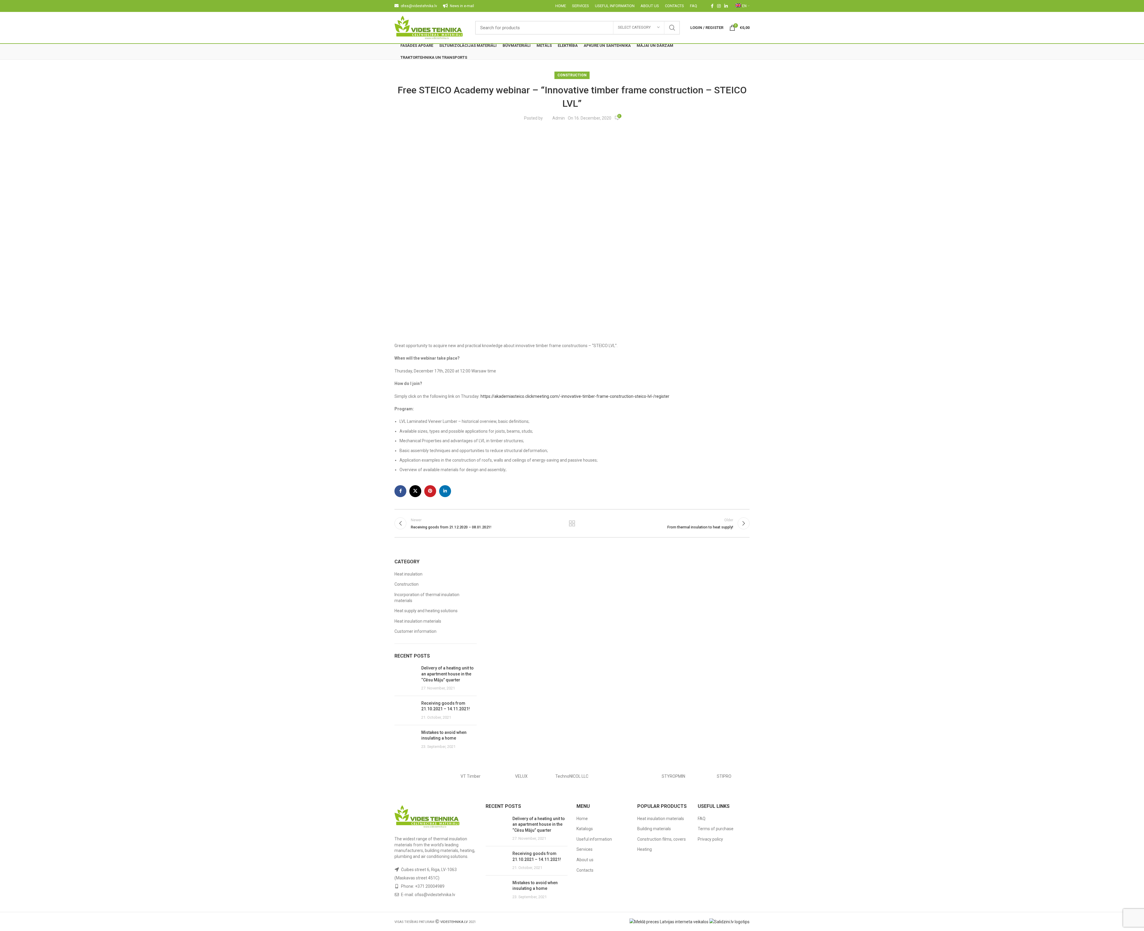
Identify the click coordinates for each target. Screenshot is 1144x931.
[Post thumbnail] (405, 678)
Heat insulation (408, 574)
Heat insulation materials (417, 621)
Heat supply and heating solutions (426, 610)
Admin (558, 118)
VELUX (521, 776)
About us (584, 859)
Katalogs (584, 828)
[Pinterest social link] (430, 491)
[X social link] (415, 491)
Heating (644, 849)
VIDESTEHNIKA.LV (454, 922)
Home (582, 818)
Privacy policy (710, 839)
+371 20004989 (429, 886)
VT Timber (471, 776)
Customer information (415, 631)
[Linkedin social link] (726, 6)
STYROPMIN (673, 776)
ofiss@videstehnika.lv (435, 894)
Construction (572, 75)
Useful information (594, 839)
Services (584, 849)
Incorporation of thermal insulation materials (426, 597)
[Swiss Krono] (622, 776)
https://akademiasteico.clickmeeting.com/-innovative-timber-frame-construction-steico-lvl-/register (575, 396)
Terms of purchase (715, 828)
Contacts (584, 870)
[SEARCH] (672, 28)
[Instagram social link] (718, 6)
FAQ (701, 818)
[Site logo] (428, 27)
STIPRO (724, 776)
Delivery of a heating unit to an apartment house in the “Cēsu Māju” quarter (447, 674)
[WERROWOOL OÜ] (419, 776)
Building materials (654, 828)
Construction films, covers (661, 839)
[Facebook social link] (712, 6)
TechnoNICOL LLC (571, 776)
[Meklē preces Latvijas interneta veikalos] (668, 921)
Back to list (572, 523)
